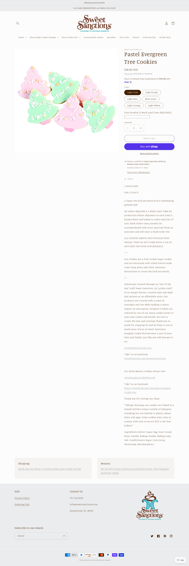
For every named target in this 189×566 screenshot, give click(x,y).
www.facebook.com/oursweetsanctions (145, 358)
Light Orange (134, 105)
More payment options (149, 153)
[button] (18, 23)
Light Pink (132, 92)
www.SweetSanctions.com (138, 348)
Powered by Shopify (103, 560)
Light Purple (151, 92)
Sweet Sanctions (90, 560)
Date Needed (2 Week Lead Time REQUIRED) (147, 112)
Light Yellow (154, 105)
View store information (138, 172)
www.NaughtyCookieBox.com (139, 377)
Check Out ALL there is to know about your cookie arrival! (49, 468)
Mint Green (151, 99)
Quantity (128, 122)
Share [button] (130, 179)
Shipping (128, 74)
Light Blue (132, 99)
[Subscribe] (63, 536)
